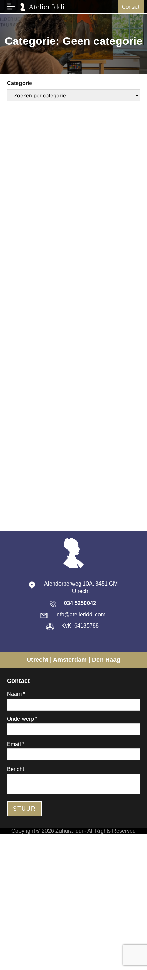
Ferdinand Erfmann (43, 261)
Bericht (15, 769)
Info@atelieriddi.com (80, 614)
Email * (15, 744)
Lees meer (40, 328)
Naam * (16, 694)
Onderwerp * (22, 719)
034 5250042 (80, 603)
